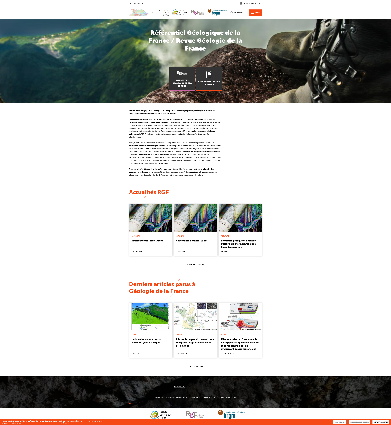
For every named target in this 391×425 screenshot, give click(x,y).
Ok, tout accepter (380, 422)
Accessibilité (135, 3)
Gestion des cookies (228, 397)
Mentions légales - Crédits (177, 397)
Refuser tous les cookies (359, 422)
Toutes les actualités (195, 265)
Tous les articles (195, 366)
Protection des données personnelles (204, 397)
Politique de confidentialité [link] (94, 421)
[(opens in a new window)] (181, 12)
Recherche (238, 13)
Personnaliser (339, 422)
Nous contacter (179, 387)
